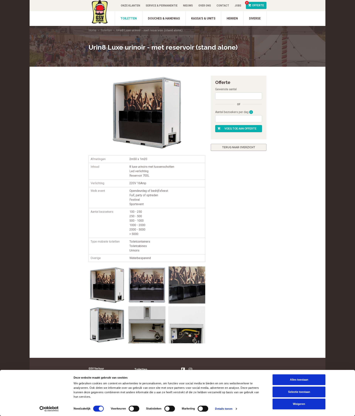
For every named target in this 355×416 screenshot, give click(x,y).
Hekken (232, 18)
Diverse (255, 18)
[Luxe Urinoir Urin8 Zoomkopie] (186, 285)
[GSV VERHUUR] (100, 13)
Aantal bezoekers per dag (233, 112)
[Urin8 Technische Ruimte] (186, 324)
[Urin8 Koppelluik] (146, 324)
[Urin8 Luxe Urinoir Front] (107, 285)
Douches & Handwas (164, 18)
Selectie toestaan (299, 391)
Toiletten (129, 18)
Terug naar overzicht (238, 147)
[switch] (134, 409)
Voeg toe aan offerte (240, 128)
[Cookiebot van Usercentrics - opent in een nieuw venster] (49, 409)
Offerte (255, 4)
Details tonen (223, 408)
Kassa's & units (203, 18)
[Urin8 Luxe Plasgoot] (146, 285)
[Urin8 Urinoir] (107, 324)
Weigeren (299, 403)
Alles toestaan (299, 379)
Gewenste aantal (226, 89)
